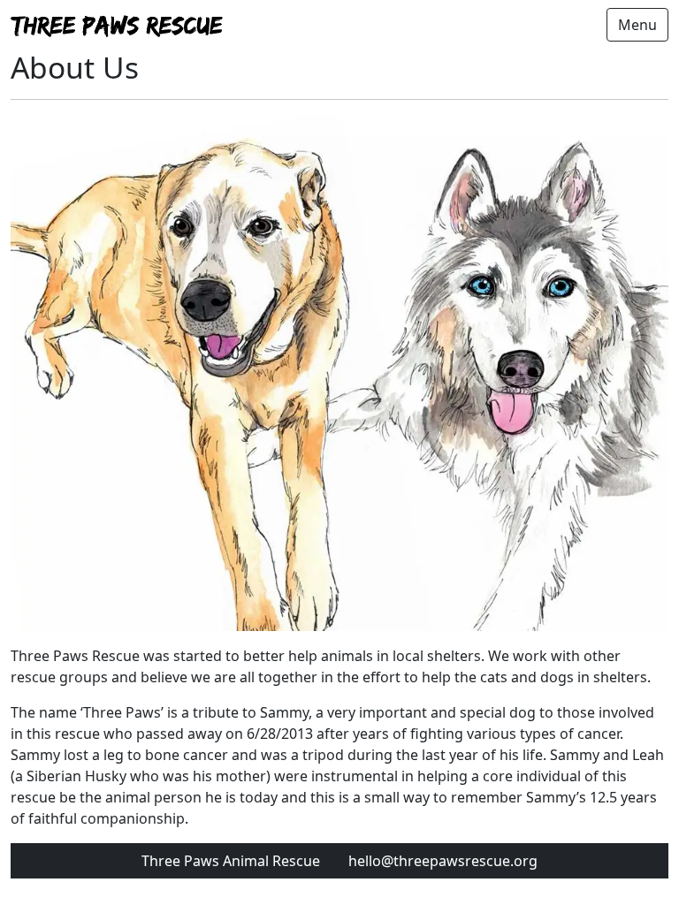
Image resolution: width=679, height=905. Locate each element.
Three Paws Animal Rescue (230, 861)
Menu (637, 24)
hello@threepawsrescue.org (443, 861)
